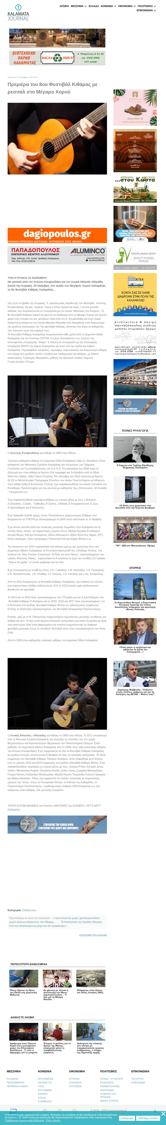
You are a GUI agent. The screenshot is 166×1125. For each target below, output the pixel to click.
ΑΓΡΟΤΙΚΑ (74, 1079)
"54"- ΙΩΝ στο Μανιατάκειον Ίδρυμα (135, 545)
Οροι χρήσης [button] (53, 1120)
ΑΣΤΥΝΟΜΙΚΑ (45, 1090)
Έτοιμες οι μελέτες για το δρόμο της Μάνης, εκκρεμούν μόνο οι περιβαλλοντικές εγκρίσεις (57, 1048)
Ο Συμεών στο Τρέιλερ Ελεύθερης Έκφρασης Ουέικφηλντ (135, 466)
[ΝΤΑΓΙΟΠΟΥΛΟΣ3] (57, 236)
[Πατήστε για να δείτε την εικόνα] (57, 138)
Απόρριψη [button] (127, 1118)
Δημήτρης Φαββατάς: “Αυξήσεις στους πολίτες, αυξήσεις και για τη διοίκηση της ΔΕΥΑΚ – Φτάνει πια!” (135, 692)
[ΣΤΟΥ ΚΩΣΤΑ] (135, 190)
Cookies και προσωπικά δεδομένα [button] (24, 1120)
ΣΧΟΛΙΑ (42, 1098)
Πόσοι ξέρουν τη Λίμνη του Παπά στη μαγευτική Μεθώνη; (23, 992)
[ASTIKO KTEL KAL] (135, 296)
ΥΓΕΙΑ (41, 1086)
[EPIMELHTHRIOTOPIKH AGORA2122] (57, 826)
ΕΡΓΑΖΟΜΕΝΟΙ (45, 1079)
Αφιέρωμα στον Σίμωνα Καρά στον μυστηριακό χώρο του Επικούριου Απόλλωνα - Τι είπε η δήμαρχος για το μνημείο (23, 1048)
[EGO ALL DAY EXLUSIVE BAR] (57, 39)
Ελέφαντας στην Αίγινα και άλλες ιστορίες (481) (90, 991)
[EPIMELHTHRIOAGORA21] (135, 408)
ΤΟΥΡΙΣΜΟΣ (75, 1086)
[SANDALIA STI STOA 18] (135, 109)
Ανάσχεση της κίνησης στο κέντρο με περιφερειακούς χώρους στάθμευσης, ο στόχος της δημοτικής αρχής (90, 1048)
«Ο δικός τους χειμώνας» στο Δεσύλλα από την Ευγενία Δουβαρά (135, 506)
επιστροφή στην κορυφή (93, 935)
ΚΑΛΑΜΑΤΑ (12, 1079)
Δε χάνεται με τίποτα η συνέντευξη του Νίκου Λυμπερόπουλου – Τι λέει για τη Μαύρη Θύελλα (55, 995)
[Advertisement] (57, 201)
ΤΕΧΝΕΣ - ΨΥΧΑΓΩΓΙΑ (111, 1079)
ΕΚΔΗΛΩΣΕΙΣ (107, 1082)
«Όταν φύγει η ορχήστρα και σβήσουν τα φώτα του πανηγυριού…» (135, 649)
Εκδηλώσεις (29, 910)
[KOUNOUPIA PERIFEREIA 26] (135, 225)
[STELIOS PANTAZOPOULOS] (135, 339)
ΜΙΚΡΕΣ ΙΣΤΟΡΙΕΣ (109, 1101)
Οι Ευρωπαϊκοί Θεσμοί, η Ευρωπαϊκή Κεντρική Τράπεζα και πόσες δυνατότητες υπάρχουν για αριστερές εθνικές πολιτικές (135, 606)
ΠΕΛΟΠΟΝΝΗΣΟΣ (15, 1082)
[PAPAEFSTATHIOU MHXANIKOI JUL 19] (135, 378)
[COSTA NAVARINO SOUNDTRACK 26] (135, 152)
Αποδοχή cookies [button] (148, 1118)
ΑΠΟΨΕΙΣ (43, 1094)
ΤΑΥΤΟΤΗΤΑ (137, 1079)
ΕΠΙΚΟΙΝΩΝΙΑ (138, 1082)
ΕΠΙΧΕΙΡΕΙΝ (75, 1082)
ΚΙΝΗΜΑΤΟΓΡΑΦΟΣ (110, 1086)
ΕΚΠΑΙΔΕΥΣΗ (45, 1082)
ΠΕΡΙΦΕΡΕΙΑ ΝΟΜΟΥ (17, 1086)
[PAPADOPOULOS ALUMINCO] (57, 256)
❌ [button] (163, 1113)
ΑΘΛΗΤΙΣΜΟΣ (107, 1090)
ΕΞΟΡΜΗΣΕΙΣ (45, 1101)
